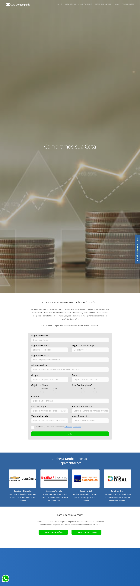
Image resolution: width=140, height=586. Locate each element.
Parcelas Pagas (39, 406)
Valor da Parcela (39, 416)
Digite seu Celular (40, 345)
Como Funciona (85, 4)
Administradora (39, 365)
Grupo (34, 375)
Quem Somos (70, 4)
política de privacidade (72, 427)
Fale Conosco (128, 4)
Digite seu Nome (40, 335)
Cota (74, 375)
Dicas (117, 4)
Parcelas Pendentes (82, 406)
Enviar (70, 434)
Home (59, 4)
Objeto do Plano (39, 385)
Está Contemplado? (82, 385)
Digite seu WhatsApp (83, 345)
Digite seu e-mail (40, 355)
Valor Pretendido (80, 416)
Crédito (35, 396)
